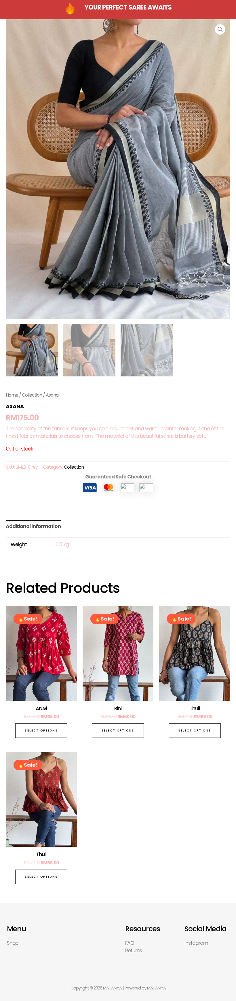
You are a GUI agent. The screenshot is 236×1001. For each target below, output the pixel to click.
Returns (133, 950)
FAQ (129, 943)
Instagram (196, 943)
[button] (220, 29)
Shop (12, 943)
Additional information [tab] (33, 526)
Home (12, 395)
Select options (41, 730)
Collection (32, 395)
